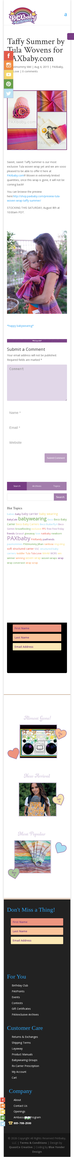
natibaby (46, 533)
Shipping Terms (21, 1042)
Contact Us (20, 1106)
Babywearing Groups (24, 1060)
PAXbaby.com (15, 175)
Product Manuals (22, 1054)
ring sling (59, 544)
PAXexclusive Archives (25, 1014)
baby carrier (29, 514)
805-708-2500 (22, 1123)
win (60, 553)
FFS (44, 528)
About (17, 1100)
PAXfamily (36, 539)
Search (16, 486)
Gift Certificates (21, 1008)
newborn (56, 533)
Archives (36, 486)
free (49, 528)
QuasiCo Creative (21, 1147)
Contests (17, 1003)
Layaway (17, 1048)
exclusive (36, 528)
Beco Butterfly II (48, 524)
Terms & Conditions (33, 1143)
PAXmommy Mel (21, 67)
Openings (19, 1111)
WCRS (53, 553)
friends (11, 533)
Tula (28, 553)
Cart (14, 1077)
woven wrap (33, 558)
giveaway (29, 533)
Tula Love (36, 553)
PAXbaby (57, 67)
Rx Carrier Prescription (25, 1066)
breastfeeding (23, 528)
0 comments (30, 71)
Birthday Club (20, 985)
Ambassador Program (27, 1117)
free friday (58, 528)
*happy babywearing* (20, 326)
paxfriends (48, 539)
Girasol (19, 533)
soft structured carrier (20, 548)
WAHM (46, 553)
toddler (21, 553)
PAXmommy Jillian (33, 544)
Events (16, 997)
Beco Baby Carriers (27, 524)
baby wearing (48, 514)
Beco (50, 519)
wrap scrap (32, 562)
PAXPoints (18, 991)
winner (11, 558)
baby (18, 514)
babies (10, 514)
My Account (19, 1072)
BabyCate (12, 519)
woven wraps (49, 558)
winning (20, 558)
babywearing (32, 518)
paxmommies (15, 544)
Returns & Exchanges (25, 1037)
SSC (37, 548)
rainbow (49, 544)
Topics (56, 486)
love (37, 533)
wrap (61, 558)
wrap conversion (16, 562)
